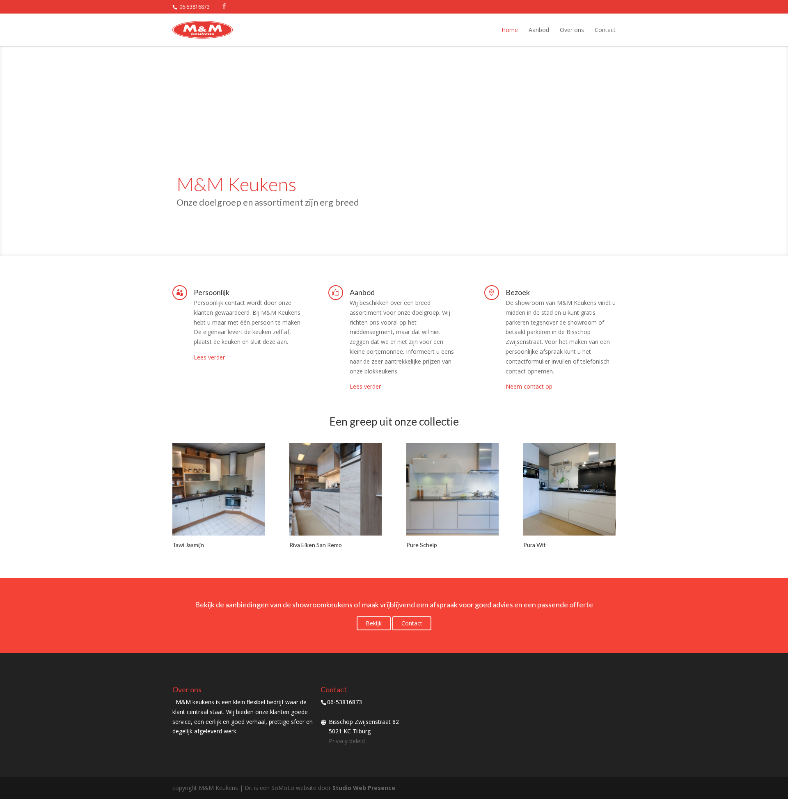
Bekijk (374, 623)
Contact (605, 30)
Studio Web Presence (363, 788)
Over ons (572, 30)
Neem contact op (529, 386)
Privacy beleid (347, 741)
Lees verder (209, 357)
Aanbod (539, 30)
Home (510, 30)
